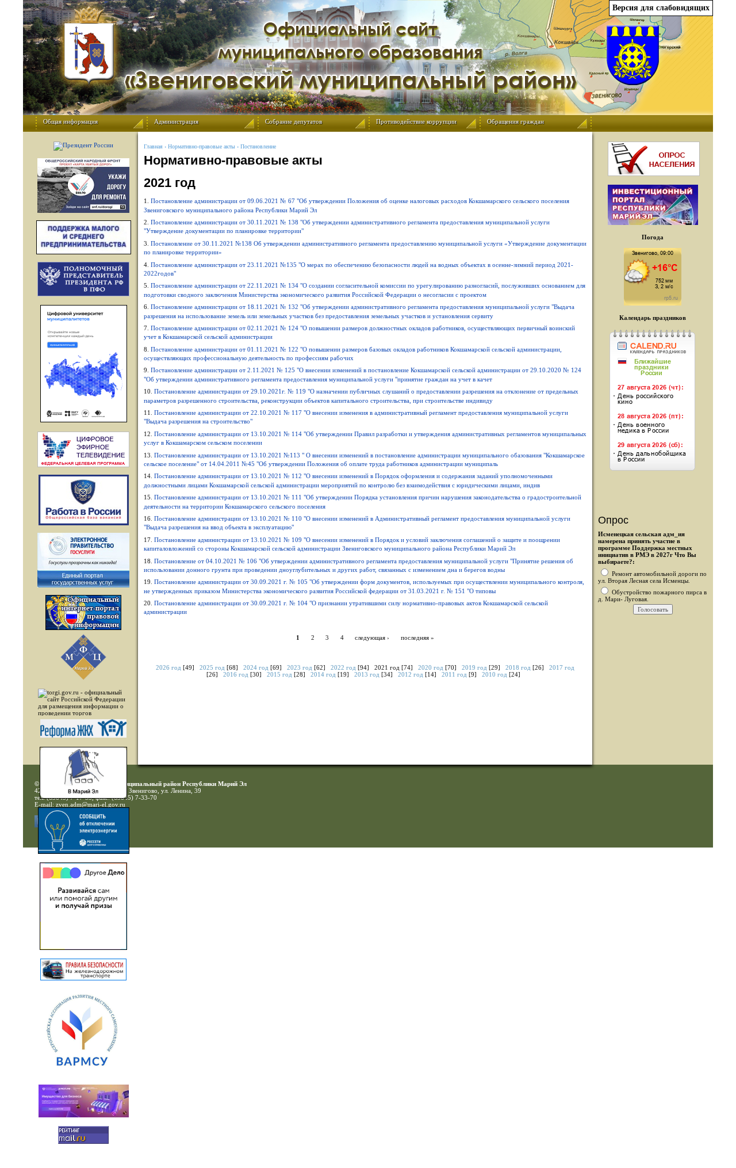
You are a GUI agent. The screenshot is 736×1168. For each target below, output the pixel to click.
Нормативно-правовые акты (201, 146)
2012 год (410, 674)
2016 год (235, 674)
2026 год (168, 667)
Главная (153, 146)
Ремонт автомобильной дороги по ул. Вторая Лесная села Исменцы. (652, 577)
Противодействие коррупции (416, 121)
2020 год (430, 667)
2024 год (256, 667)
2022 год (343, 667)
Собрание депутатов (293, 121)
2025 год (212, 667)
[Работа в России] (83, 500)
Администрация (176, 121)
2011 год (454, 674)
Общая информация (70, 121)
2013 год (366, 674)
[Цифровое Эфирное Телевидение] (83, 449)
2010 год (494, 674)
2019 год (474, 667)
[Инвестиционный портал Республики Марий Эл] (653, 222)
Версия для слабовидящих (661, 7)
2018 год (518, 667)
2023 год (299, 667)
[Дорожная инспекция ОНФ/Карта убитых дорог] (83, 185)
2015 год (279, 674)
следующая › (372, 637)
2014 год (323, 674)
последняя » (417, 637)
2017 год (561, 667)
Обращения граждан (515, 121)
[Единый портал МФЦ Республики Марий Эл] (83, 677)
